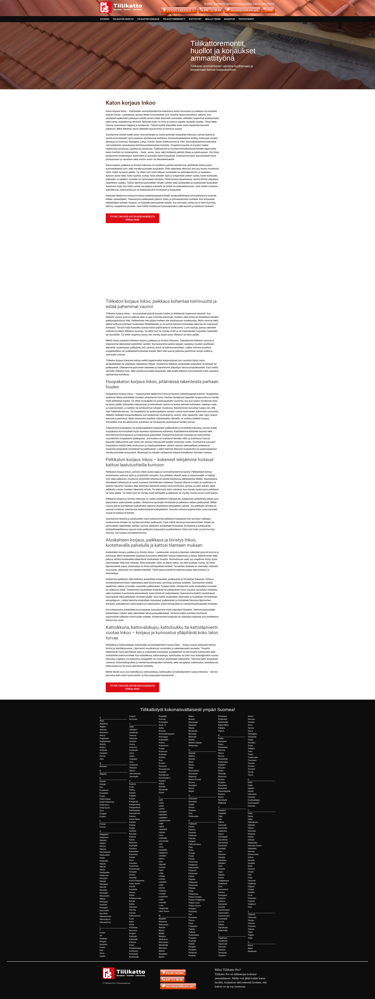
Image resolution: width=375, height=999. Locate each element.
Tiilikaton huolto (123, 19)
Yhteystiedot (246, 19)
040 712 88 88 (212, 10)
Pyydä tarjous (175, 973)
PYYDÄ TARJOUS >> (181, 10)
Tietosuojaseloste (123, 983)
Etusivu (104, 19)
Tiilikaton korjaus (148, 19)
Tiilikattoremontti (174, 19)
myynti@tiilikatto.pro (245, 10)
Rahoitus (229, 19)
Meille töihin (212, 19)
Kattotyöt (195, 19)
